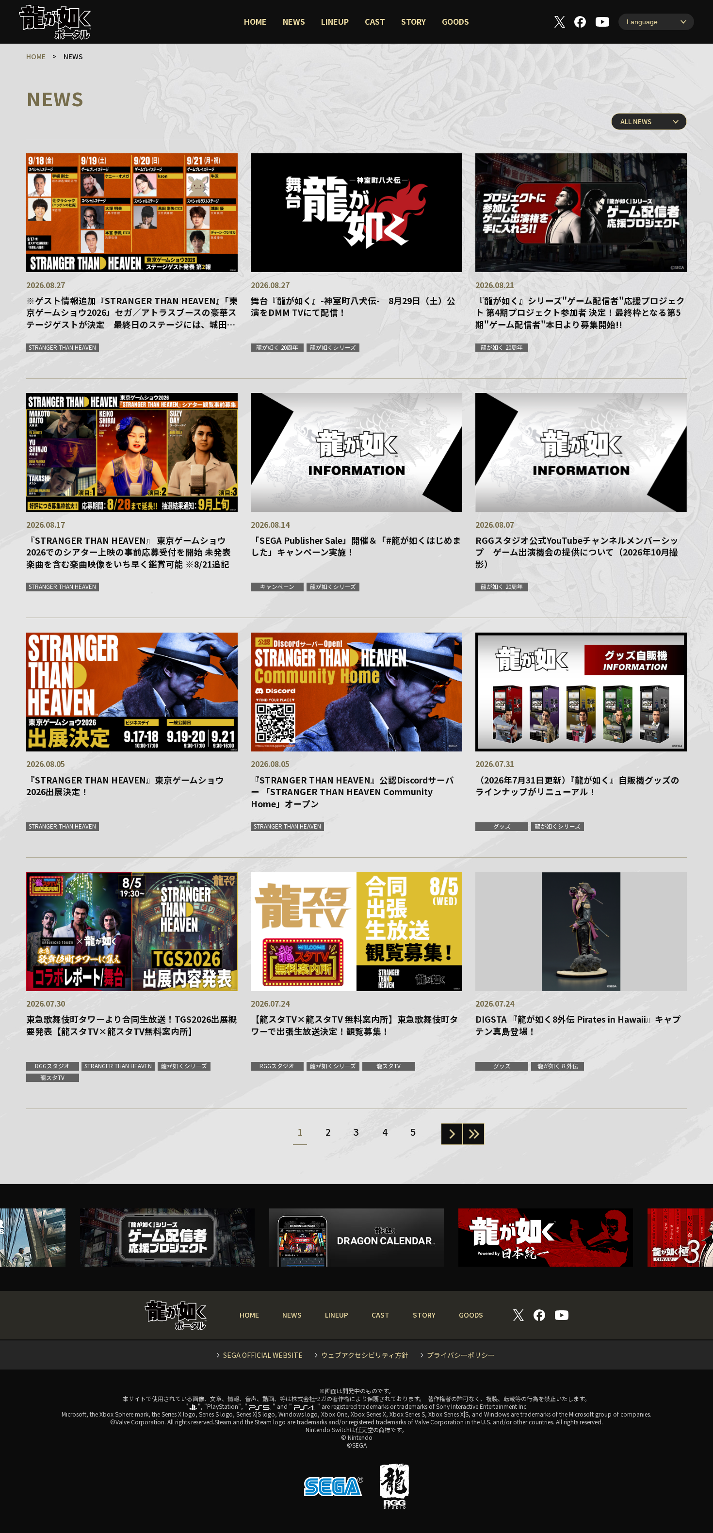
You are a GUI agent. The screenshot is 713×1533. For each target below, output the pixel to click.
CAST (375, 21)
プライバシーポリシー (461, 1355)
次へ (452, 1134)
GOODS (455, 21)
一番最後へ (474, 1134)
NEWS (294, 21)
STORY (413, 21)
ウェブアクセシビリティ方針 (364, 1355)
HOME (255, 21)
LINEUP (335, 21)
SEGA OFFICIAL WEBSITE (263, 1355)
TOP (678, 1498)
